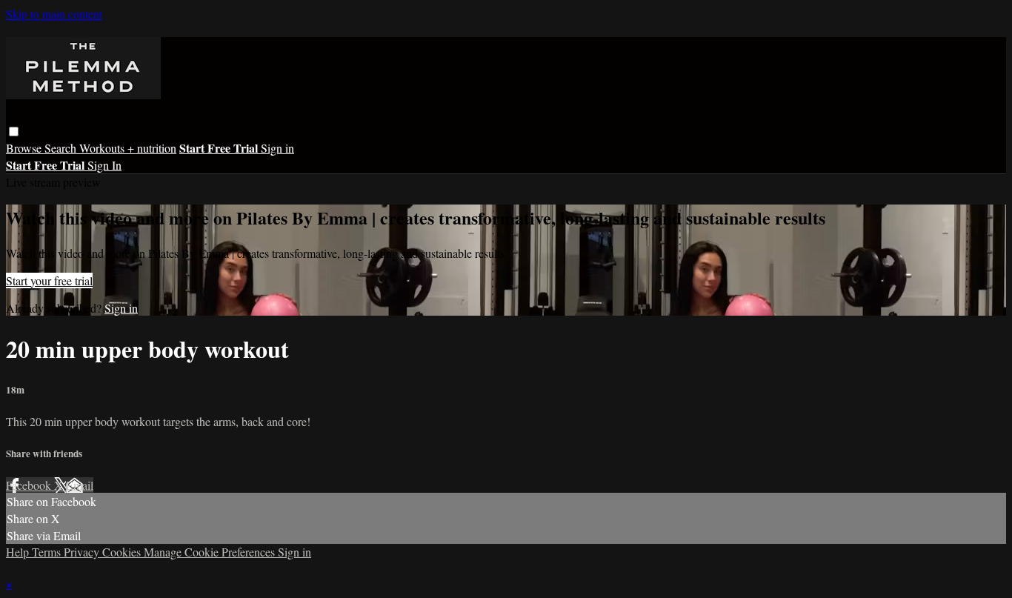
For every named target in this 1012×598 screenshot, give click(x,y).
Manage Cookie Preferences (211, 551)
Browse (25, 148)
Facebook (30, 485)
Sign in (277, 148)
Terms (48, 551)
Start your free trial (49, 280)
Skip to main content (54, 13)
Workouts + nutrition (127, 148)
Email (79, 485)
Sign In (104, 165)
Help (19, 551)
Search (61, 148)
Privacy (83, 551)
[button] (14, 131)
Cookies (123, 551)
